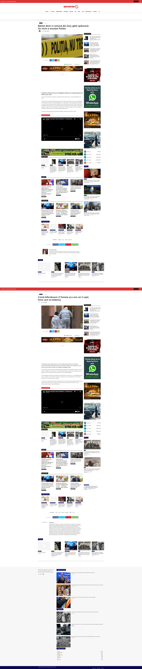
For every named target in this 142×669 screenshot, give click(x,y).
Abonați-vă (99, 162)
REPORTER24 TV (88, 11)
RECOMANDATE (44, 196)
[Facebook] (51, 60)
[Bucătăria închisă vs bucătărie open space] (79, 226)
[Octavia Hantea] (40, 31)
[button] (99, 11)
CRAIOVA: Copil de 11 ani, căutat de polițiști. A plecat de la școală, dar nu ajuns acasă (92, 181)
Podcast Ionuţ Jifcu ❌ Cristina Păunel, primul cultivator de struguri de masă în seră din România (62, 168)
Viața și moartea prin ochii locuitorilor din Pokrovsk (76, 188)
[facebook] (49, 255)
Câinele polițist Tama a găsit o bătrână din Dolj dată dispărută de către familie (92, 197)
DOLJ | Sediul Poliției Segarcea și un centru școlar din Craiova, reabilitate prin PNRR (92, 213)
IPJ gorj (66, 239)
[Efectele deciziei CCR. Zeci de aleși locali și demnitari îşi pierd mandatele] (64, 602)
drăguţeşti (59, 239)
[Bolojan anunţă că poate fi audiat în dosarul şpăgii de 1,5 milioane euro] (64, 577)
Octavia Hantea (53, 249)
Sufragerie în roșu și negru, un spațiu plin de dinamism (62, 232)
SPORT (79, 11)
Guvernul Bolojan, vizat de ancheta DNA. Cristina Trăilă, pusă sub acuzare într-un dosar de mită (87, 584)
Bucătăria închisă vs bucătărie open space (79, 232)
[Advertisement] (71, 16)
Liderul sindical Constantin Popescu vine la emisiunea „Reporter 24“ (76, 212)
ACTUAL (46, 11)
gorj (63, 239)
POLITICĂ (52, 11)
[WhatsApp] (58, 60)
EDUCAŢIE (71, 11)
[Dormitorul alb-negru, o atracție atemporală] (70, 226)
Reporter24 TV (61, 165)
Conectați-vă (98, 154)
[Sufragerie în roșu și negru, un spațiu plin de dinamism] (62, 226)
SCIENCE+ (95, 11)
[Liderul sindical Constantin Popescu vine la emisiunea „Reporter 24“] (77, 206)
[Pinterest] (56, 60)
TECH (83, 11)
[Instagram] (40, 574)
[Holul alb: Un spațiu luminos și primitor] (53, 226)
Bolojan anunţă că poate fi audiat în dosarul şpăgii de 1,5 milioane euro (83, 572)
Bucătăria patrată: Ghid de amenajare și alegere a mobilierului (44, 233)
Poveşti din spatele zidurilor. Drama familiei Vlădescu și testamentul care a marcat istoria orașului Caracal (95, 62)
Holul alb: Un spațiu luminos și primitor (53, 232)
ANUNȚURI (43, 165)
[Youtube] (43, 574)
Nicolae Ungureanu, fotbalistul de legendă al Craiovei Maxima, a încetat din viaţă (79, 168)
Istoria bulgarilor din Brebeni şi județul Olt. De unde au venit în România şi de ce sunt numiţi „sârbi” (70, 169)
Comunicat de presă (44, 167)
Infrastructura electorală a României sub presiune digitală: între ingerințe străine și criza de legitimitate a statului (62, 190)
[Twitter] (53, 60)
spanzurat (70, 239)
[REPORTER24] (71, 6)
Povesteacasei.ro (45, 221)
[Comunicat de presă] (45, 161)
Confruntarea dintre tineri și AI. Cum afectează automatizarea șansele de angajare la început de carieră (87, 625)
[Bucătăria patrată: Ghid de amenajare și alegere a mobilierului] (45, 226)
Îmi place (99, 151)
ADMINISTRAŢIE (59, 11)
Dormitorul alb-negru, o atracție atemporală (70, 232)
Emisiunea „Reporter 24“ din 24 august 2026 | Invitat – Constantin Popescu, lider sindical (62, 212)
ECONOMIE (66, 11)
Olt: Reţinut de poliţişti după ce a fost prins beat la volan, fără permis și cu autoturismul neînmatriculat (53, 169)
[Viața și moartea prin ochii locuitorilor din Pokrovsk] (77, 182)
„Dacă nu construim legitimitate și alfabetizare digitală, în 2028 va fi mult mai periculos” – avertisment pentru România (47, 191)
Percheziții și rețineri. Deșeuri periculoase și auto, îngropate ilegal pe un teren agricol (85, 636)
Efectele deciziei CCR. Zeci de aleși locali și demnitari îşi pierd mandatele (83, 597)
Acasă (38, 20)
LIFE (75, 11)
